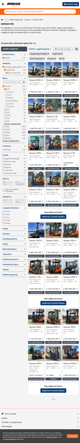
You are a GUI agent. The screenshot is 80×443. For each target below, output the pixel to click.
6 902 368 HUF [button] (69, 289)
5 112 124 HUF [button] (52, 128)
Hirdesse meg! (71, 4)
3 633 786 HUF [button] (35, 165)
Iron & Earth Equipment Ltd (54, 256)
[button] (14, 49)
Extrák (5, 244)
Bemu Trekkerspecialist (36, 379)
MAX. (17, 182)
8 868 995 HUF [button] (35, 252)
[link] (36, 70)
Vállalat (4, 418)
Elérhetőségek (7, 426)
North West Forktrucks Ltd (71, 379)
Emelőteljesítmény (10, 239)
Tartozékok (7, 254)
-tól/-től (5, 200)
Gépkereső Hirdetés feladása (53, 217)
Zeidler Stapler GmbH (36, 95)
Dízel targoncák (16, 20)
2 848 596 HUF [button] (52, 339)
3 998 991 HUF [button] (35, 92)
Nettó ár (6, 179)
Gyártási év (7, 197)
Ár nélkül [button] (50, 375)
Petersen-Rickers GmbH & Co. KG (39, 256)
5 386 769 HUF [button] (52, 165)
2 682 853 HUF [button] (69, 128)
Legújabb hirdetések (11, 208)
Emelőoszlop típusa (10, 259)
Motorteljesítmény (10, 249)
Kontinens (7, 146)
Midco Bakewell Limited (53, 132)
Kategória (6, 63)
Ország (5, 155)
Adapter (6, 269)
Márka (5, 78)
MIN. (4, 182)
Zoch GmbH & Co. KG (70, 256)
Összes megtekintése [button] (12, 124)
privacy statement (10, 439)
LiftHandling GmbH (36, 292)
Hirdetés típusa (9, 54)
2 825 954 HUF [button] (69, 375)
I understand (72, 436)
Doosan (28, 20)
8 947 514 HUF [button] (35, 375)
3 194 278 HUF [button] (52, 289)
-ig (16, 200)
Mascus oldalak (10, 414)
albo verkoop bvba (53, 168)
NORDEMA (53, 379)
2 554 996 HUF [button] (52, 252)
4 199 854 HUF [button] (69, 252)
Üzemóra (6, 234)
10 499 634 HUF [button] (68, 164)
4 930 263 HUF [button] (69, 201)
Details (5, 229)
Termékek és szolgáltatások (12, 422)
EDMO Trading (36, 168)
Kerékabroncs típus (10, 264)
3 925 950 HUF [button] (35, 289)
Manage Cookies (52, 437)
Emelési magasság (10, 275)
